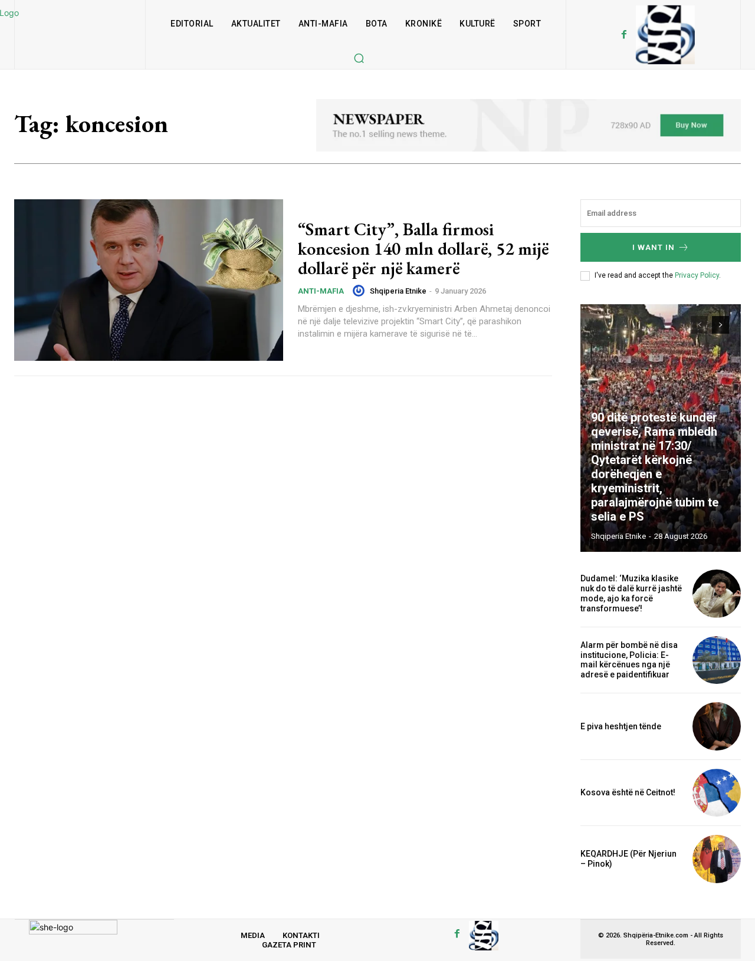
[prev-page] (699, 325)
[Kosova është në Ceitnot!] (716, 793)
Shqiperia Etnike (398, 291)
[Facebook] (624, 35)
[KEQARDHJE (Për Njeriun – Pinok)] (716, 859)
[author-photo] (360, 291)
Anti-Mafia (321, 291)
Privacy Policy (697, 275)
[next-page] (720, 325)
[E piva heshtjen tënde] (716, 726)
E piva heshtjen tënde (620, 726)
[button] (358, 58)
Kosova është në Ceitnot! (627, 792)
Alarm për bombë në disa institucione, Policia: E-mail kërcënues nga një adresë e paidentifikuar (629, 659)
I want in (653, 247)
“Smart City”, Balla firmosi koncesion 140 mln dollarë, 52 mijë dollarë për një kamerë (423, 248)
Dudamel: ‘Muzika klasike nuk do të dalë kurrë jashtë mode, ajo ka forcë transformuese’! (631, 593)
